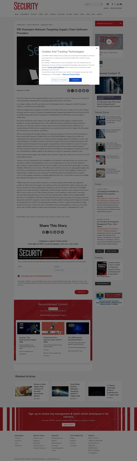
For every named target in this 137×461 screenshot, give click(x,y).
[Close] (97, 48)
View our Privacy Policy (71, 74)
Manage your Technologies (59, 80)
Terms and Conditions (56, 67)
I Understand (75, 80)
